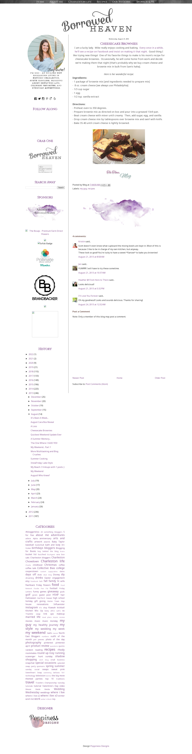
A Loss (34, 426)
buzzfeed (42, 554)
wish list (29, 699)
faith (41, 581)
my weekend (35, 632)
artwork (38, 541)
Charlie (28, 565)
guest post (45, 594)
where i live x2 (32, 695)
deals (39, 574)
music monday (50, 621)
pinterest (48, 642)
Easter (48, 577)
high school (59, 598)
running (60, 653)
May (33, 489)
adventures (58, 535)
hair (63, 594)
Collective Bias (46, 568)
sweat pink (58, 669)
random (29, 649)
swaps (45, 669)
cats (27, 557)
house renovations (36, 604)
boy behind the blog (48, 551)
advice (28, 538)
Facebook (34, 581)
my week (59, 629)
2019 (31, 367)
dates (62, 571)
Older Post (160, 377)
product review (40, 645)
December (36, 396)
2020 (31, 362)
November (36, 401)
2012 (31, 511)
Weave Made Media (37, 689)
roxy (51, 653)
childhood (37, 564)
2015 (31, 384)
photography (33, 642)
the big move (58, 675)
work (37, 699)
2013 (31, 393)
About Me (56, 2)
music (37, 621)
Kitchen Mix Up (34, 610)
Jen (80, 264)
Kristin (81, 241)
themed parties (34, 678)
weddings (45, 692)
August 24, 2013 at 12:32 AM (92, 304)
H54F (56, 594)
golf (27, 594)
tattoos (56, 672)
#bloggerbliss (32, 531)
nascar (55, 633)
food (55, 584)
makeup (61, 613)
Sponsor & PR (145, 2)
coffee (62, 564)
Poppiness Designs (99, 746)
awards (47, 541)
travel (29, 682)
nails (49, 633)
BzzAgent (51, 554)
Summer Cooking (39, 458)
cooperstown (31, 571)
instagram (31, 607)
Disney (56, 574)
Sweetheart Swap (33, 672)
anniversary (45, 538)
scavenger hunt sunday (39, 656)
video (62, 685)
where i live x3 (48, 695)
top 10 (49, 678)
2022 (31, 354)
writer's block (46, 699)
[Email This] (101, 185)
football (53, 588)
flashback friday (33, 585)
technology (30, 675)
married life (32, 617)
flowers (47, 585)
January (35, 506)
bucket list (31, 554)
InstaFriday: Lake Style (42, 462)
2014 (31, 388)
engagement (58, 577)
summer (60, 666)
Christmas (50, 564)
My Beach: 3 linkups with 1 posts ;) (47, 467)
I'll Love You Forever (88, 295)
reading (39, 649)
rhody (61, 649)
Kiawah (52, 607)
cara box (60, 554)
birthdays (37, 548)
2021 (31, 358)
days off (30, 574)
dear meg (47, 575)
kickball (61, 607)
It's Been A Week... (39, 417)
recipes (91, 188)
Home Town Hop (56, 601)
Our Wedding (121, 2)
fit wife (61, 581)
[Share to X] (106, 185)
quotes (62, 646)
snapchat (29, 662)
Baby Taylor (58, 541)
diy (63, 574)
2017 (31, 375)
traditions (60, 679)
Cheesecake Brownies (41, 430)
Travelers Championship (46, 682)
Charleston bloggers (40, 557)
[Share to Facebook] (109, 185)
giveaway (53, 591)
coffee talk (30, 568)
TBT (63, 672)
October (35, 405)
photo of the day (55, 639)
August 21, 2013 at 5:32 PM (91, 288)
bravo (62, 551)
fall (45, 581)
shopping (31, 659)
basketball (39, 545)
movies (28, 621)
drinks (39, 577)
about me (42, 535)
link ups (48, 613)
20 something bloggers (51, 532)
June (33, 485)
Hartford (41, 598)
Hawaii (49, 598)
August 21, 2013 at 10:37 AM (92, 272)
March (34, 497)
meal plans (47, 617)
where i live (58, 692)
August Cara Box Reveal (42, 422)
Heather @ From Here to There (93, 279)
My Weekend (37, 471)
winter (61, 695)
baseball (29, 544)
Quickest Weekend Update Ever (46, 434)
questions (54, 646)
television (40, 675)
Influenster (59, 604)
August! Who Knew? (40, 475)
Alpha (35, 538)
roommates (31, 653)
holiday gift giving (35, 601)
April (33, 493)
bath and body (52, 544)
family (52, 581)
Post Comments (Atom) (97, 384)
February (35, 502)
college (60, 568)
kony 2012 (50, 610)
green (34, 595)
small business (58, 659)
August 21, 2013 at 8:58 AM (91, 256)
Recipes (102, 2)
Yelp (54, 699)
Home (40, 2)
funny (36, 591)
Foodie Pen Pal (41, 588)
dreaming (29, 578)
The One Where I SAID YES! (44, 443)
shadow (60, 656)
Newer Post (78, 377)
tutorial (37, 685)
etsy (27, 581)
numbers (45, 636)
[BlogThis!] (104, 185)
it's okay (43, 607)
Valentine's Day (50, 685)
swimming (47, 672)
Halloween (30, 598)
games (43, 591)
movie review (59, 617)
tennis (48, 676)
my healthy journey (45, 625)
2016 (31, 380)
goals (62, 591)
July (33, 480)
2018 (31, 371)
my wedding (43, 629)
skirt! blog (44, 660)
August (35, 414)
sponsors (41, 666)
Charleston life (80, 2)
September (36, 409)
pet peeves (38, 639)
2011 (31, 516)
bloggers (49, 548)
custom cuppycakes (49, 571)
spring (50, 666)
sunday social (32, 669)
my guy (83, 188)
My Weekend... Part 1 (41, 447)
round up (42, 653)
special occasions (45, 662)
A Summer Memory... (40, 438)
